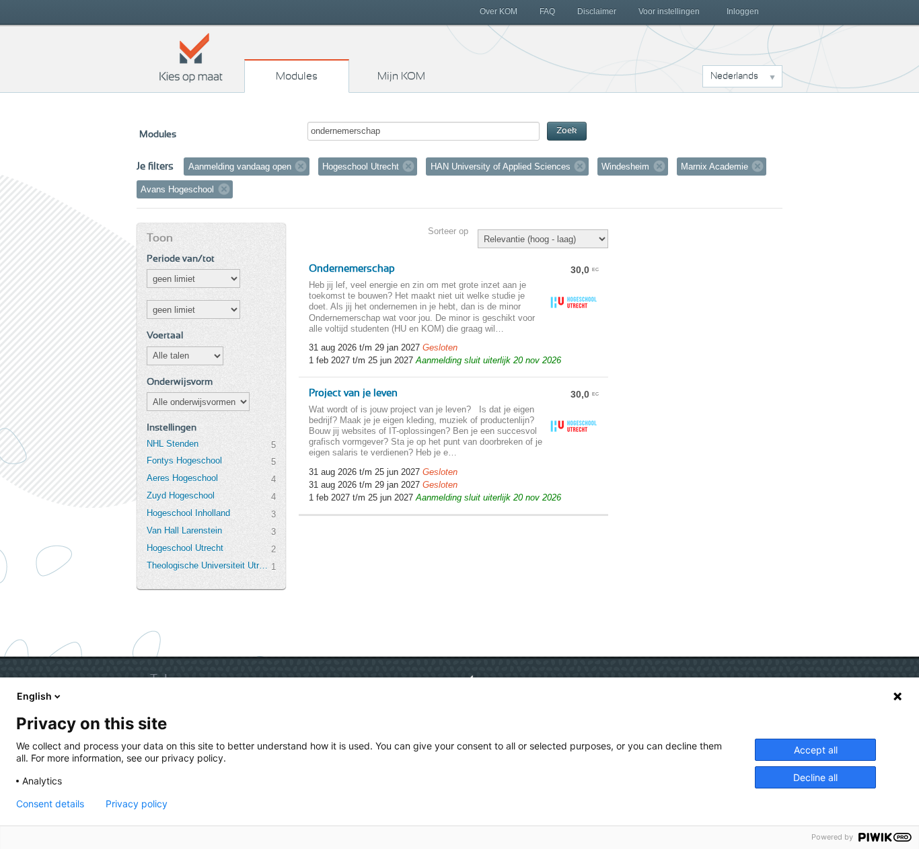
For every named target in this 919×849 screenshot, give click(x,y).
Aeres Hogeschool (182, 478)
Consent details (50, 804)
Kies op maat (191, 57)
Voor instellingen (669, 11)
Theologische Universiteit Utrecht (208, 565)
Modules (297, 76)
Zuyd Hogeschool (181, 495)
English (34, 696)
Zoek (566, 130)
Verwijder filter (300, 166)
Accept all (816, 749)
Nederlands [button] (734, 76)
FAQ (547, 11)
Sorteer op (448, 231)
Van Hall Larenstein (184, 530)
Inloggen (743, 11)
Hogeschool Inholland (188, 513)
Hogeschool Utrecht (185, 548)
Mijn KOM (401, 76)
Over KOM (498, 11)
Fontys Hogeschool (184, 460)
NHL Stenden (172, 444)
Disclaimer (596, 11)
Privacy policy (137, 804)
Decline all (815, 777)
